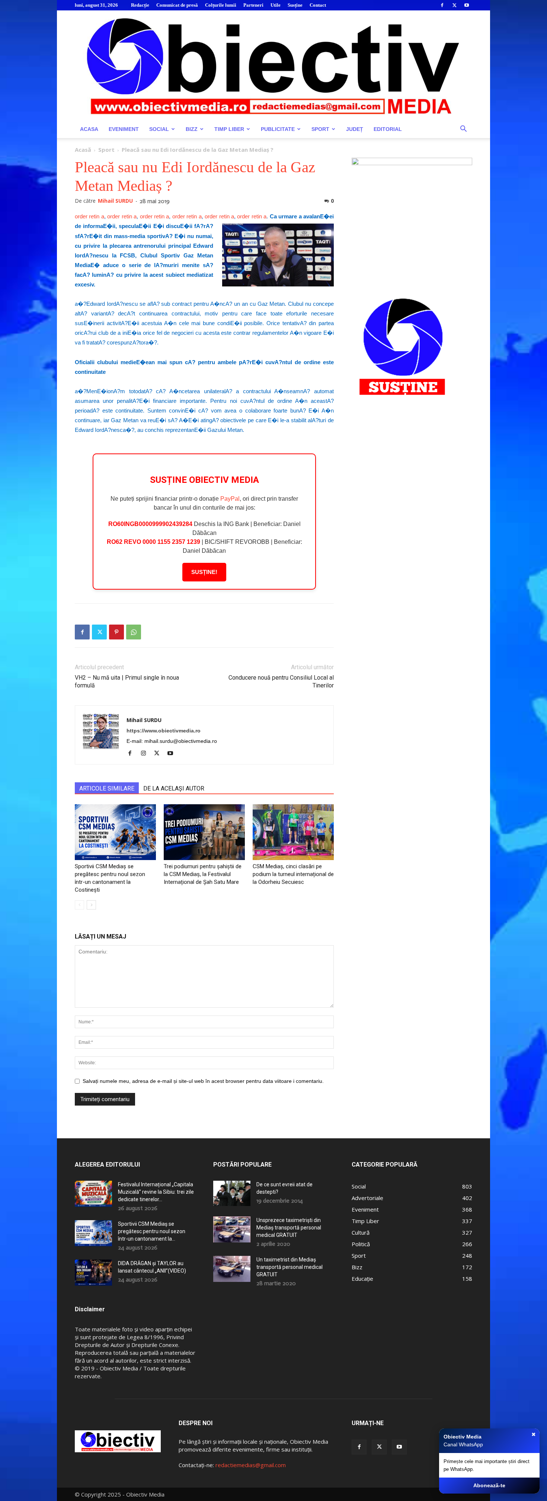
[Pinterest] (116, 632)
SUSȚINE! (204, 572)
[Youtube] (466, 5)
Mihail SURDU (115, 200)
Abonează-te (489, 1485)
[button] (463, 129)
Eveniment (124, 129)
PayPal (230, 498)
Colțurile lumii (220, 5)
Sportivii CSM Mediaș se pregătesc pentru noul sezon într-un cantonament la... (151, 1231)
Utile (276, 5)
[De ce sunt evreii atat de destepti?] (231, 1193)
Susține (295, 5)
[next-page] (91, 905)
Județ (354, 129)
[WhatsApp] (133, 632)
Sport (320, 129)
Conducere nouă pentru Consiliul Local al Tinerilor (281, 681)
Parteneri (253, 5)
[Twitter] (454, 5)
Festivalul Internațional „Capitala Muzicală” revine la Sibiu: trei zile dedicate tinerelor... (156, 1191)
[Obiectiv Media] (273, 65)
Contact (318, 5)
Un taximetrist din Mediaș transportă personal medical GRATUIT (289, 1267)
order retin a (89, 216)
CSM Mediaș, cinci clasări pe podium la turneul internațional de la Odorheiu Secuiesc (293, 874)
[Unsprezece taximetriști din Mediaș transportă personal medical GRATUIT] (231, 1229)
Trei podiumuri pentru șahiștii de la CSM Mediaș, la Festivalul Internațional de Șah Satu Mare (202, 874)
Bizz (192, 129)
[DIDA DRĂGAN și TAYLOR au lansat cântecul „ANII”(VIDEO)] (93, 1273)
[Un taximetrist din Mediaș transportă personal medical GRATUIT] (231, 1269)
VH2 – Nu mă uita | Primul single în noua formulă (127, 681)
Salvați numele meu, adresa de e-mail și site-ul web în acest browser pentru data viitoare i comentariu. (203, 1081)
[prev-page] (79, 905)
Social (159, 129)
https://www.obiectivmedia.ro (164, 731)
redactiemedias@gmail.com (250, 1465)
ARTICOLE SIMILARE (106, 788)
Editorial (388, 129)
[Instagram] (146, 753)
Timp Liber (229, 129)
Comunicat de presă (177, 5)
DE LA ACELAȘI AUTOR (173, 788)
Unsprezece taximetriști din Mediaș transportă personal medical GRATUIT (288, 1227)
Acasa (89, 129)
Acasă (83, 149)
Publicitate (278, 129)
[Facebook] (442, 5)
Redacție (140, 5)
